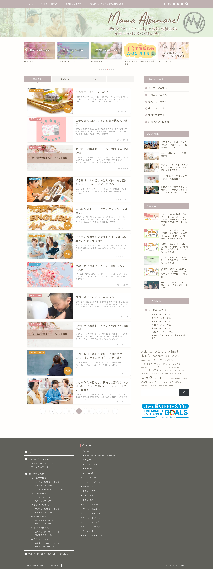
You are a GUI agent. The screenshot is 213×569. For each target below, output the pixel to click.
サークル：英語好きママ (92, 535)
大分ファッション (92, 464)
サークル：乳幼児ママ (91, 504)
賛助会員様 (145, 385)
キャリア (144, 367)
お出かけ (161, 351)
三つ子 (175, 370)
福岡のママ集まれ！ (158, 94)
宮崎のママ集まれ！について (47, 532)
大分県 (146, 377)
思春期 (144, 382)
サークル (92, 79)
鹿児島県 (169, 385)
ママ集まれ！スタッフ (42, 463)
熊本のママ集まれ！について (47, 520)
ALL (144, 351)
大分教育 (88, 469)
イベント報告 (147, 364)
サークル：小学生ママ (91, 513)
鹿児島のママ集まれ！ (159, 122)
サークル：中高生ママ (91, 518)
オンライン (159, 364)
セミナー (183, 367)
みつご (158, 360)
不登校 (182, 370)
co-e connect (53, 565)
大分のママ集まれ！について (47, 482)
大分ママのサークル (161, 314)
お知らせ (65, 79)
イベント (170, 360)
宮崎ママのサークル (161, 328)
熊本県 (150, 382)
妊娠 (155, 378)
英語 (171, 382)
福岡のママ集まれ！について (47, 497)
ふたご (176, 356)
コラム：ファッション (91, 482)
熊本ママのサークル (161, 324)
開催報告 (154, 385)
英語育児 (178, 382)
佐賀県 (165, 373)
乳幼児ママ (156, 374)
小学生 (184, 378)
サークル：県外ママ (91, 531)
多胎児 (177, 373)
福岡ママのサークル (161, 317)
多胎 (171, 374)
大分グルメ (89, 460)
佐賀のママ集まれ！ (158, 101)
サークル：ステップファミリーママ (97, 522)
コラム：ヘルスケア (91, 478)
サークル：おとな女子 (91, 527)
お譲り (168, 356)
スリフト (162, 367)
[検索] (184, 392)
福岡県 (166, 382)
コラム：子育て (89, 491)
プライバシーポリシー (35, 565)
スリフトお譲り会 (173, 367)
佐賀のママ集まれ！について (47, 509)
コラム (120, 79)
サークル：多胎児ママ (91, 509)
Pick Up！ (87, 451)
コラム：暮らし (89, 495)
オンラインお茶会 (174, 364)
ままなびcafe (147, 360)
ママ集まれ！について (49, 4)
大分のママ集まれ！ (158, 88)
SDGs (151, 352)
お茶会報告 (157, 355)
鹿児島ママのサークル (162, 332)
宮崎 (172, 378)
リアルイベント (165, 371)
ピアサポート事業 (150, 370)
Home (30, 4)
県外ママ (158, 382)
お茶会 (145, 356)
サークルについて (157, 309)
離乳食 (161, 385)
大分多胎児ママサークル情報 (51, 489)
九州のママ (146, 373)
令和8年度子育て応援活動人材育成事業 (106, 4)
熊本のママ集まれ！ (158, 108)
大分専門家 (89, 473)
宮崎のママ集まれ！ (158, 115)
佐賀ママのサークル (161, 321)
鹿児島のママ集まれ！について (48, 543)
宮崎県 (178, 378)
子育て (164, 377)
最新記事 (37, 79)
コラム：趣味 (88, 500)
